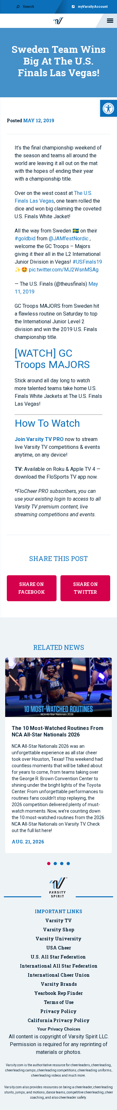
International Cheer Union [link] (59, 975)
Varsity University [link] (58, 939)
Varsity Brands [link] (59, 984)
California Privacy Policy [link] (59, 1020)
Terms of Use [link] (58, 1002)
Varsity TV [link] (58, 920)
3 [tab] (61, 863)
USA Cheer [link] (58, 948)
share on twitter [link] (85, 588)
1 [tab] (48, 863)
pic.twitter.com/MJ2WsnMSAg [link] (63, 270)
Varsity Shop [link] (58, 929)
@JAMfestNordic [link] (68, 238)
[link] (108, 108)
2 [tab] (55, 863)
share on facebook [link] (31, 588)
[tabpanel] (58, 755)
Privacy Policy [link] (58, 1011)
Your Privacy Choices (58, 1029)
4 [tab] (68, 863)
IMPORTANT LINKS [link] (58, 911)
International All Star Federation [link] (59, 966)
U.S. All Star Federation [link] (59, 957)
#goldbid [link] (25, 238)
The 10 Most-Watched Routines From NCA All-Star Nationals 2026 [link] (57, 731)
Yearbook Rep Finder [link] (58, 993)
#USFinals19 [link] (87, 262)
